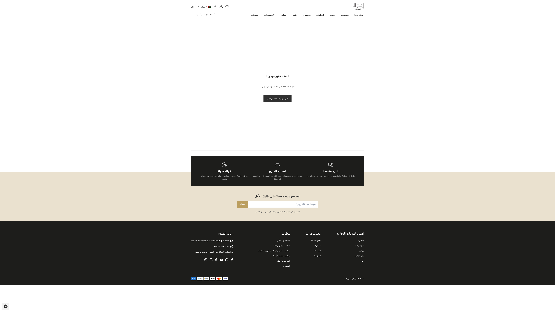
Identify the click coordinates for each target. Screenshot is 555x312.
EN (192, 6)
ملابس (294, 15)
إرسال (242, 204)
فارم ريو (361, 240)
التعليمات (286, 266)
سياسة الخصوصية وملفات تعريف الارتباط (274, 250)
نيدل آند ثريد (359, 256)
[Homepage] (358, 6)
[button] (204, 6)
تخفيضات (255, 15)
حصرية (332, 15)
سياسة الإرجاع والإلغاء (281, 245)
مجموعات (307, 15)
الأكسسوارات (269, 15)
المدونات (317, 250)
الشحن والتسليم (283, 240)
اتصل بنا (317, 256)
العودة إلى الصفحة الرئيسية (277, 98)
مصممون (345, 15)
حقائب (283, 15)
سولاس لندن (359, 245)
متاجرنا (318, 245)
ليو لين (361, 250)
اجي (362, 261)
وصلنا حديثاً (358, 15)
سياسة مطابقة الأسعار (281, 256)
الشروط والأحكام (283, 261)
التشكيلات (320, 15)
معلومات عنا (316, 240)
